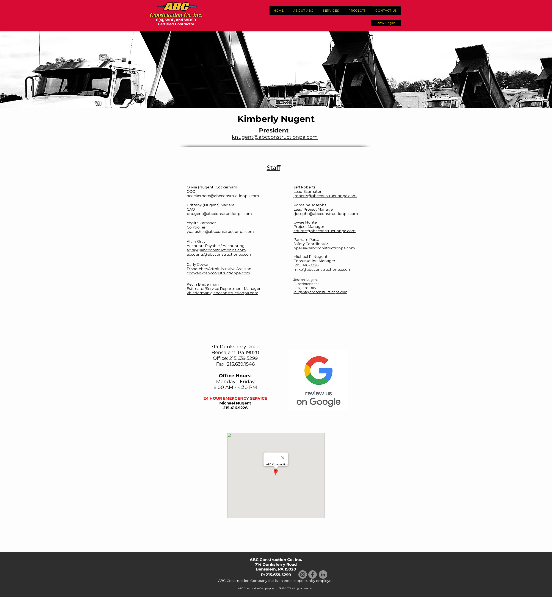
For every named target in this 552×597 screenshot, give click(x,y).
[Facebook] (312, 574)
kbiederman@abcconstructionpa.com (222, 293)
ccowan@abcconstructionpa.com (218, 273)
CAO (191, 209)
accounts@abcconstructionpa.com (219, 254)
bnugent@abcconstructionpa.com (219, 213)
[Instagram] (302, 574)
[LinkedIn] (323, 574)
